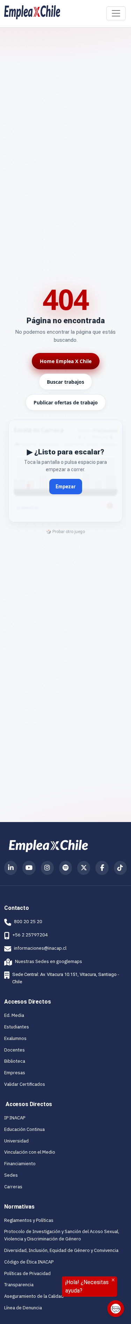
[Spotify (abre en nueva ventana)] (65, 868)
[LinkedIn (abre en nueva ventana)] (10, 868)
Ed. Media (14, 1015)
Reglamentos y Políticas (28, 1220)
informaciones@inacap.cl (40, 948)
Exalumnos (15, 1038)
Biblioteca (14, 1061)
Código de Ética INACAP (28, 1262)
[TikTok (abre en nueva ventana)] (120, 868)
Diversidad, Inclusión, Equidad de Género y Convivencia (61, 1250)
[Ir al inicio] (32, 12)
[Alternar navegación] (116, 13)
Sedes (11, 1175)
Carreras (13, 1187)
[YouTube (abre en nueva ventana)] (28, 868)
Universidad (16, 1141)
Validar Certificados (24, 1084)
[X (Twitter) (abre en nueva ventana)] (83, 868)
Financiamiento (20, 1164)
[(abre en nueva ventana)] (48, 845)
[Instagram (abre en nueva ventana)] (47, 868)
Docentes (14, 1050)
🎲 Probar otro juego (65, 531)
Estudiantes (16, 1027)
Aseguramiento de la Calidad (34, 1296)
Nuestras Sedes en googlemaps (43, 961)
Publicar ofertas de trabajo (66, 402)
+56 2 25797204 (30, 935)
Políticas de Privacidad (27, 1273)
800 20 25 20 (28, 922)
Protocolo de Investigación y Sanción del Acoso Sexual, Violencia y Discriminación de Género (61, 1235)
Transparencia (19, 1285)
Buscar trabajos (65, 381)
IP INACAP (14, 1118)
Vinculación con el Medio (29, 1152)
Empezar (66, 486)
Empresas (14, 1073)
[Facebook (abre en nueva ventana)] (101, 868)
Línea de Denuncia (23, 1308)
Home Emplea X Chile (66, 361)
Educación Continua (24, 1129)
